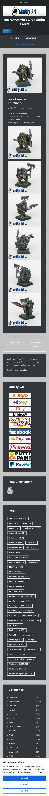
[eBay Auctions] (20, 402)
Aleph (27, 523)
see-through (15, 640)
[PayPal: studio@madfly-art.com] (20, 464)
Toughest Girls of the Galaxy (21, 659)
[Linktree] (20, 414)
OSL (12, 615)
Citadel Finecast (31, 528)
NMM (26, 606)
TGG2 (13, 654)
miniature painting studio (21, 601)
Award (13, 730)
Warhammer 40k (17, 669)
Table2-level (15, 649)
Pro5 (11, 739)
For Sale (32, 548)
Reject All (24, 791)
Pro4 (11, 735)
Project (12, 744)
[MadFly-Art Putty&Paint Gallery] (20, 455)
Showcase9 (13, 752)
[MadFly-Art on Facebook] (20, 431)
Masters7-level (16, 586)
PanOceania (15, 620)
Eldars (31, 543)
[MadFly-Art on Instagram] (20, 439)
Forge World (15, 548)
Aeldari (13, 523)
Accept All (24, 778)
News (11, 723)
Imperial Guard (16, 562)
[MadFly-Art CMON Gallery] (20, 422)
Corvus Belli (15, 543)
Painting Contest (15, 727)
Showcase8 (13, 748)
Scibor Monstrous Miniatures (21, 635)
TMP (26, 654)
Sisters (31, 640)
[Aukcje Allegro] (20, 395)
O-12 (28, 611)
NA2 (12, 606)
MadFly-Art (28, 108)
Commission (31, 38)
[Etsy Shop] (20, 409)
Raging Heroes (16, 630)
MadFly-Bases (16, 572)
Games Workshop (18, 557)
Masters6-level (16, 582)
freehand (14, 552)
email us (23, 370)
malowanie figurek (18, 577)
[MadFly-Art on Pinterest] (20, 447)
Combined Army (16, 533)
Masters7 (13, 718)
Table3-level (33, 649)
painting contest (29, 615)
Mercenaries (15, 591)
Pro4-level (33, 620)
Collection (13, 697)
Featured (12, 706)
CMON (17, 119)
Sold (11, 756)
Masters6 (13, 714)
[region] (24, 777)
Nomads (14, 611)
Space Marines (16, 645)
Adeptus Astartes (18, 518)
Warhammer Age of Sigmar (21, 674)
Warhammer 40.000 (18, 664)
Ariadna (14, 528)
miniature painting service (21, 596)
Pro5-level (15, 625)
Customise (24, 784)
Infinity (33, 562)
